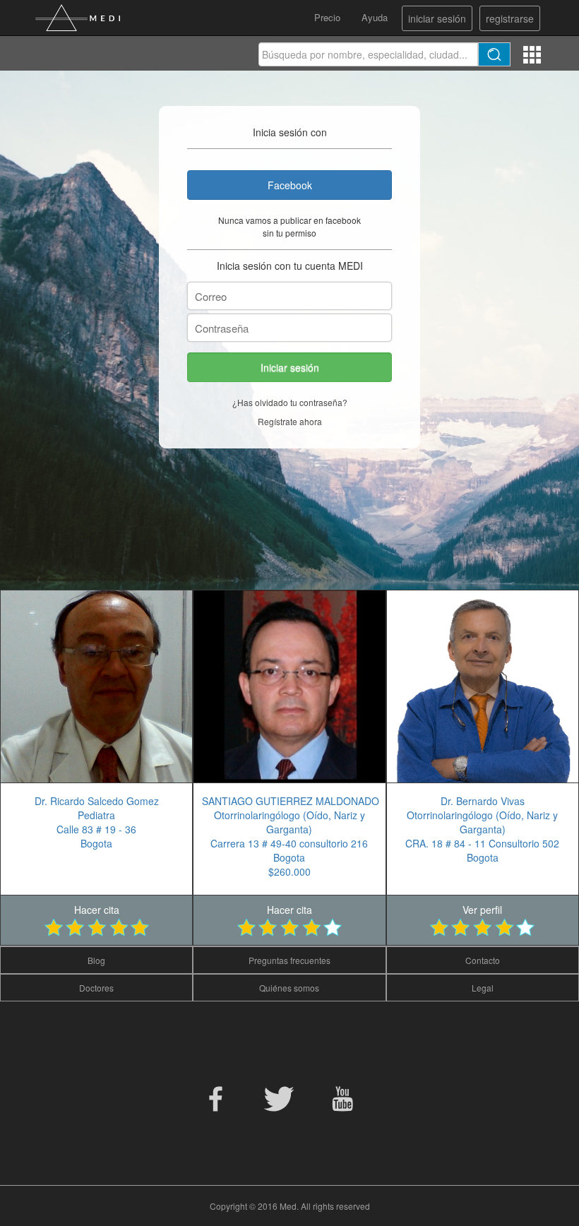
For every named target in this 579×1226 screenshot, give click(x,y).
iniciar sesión (437, 18)
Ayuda (375, 17)
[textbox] (368, 54)
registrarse (510, 18)
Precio (327, 17)
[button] (289, 367)
